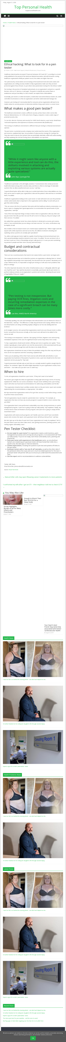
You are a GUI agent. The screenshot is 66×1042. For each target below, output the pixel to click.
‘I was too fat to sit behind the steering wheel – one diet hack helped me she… (24, 679)
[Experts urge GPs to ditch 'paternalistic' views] (33, 731)
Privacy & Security (41, 70)
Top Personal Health (33, 7)
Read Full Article (13, 469)
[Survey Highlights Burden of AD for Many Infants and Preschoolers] (13, 495)
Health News (12, 22)
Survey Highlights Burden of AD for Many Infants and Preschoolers (12, 509)
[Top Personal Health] (5, 16)
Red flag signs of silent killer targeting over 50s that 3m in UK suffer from (23, 1021)
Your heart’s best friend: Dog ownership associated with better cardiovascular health (52, 628)
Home (5, 22)
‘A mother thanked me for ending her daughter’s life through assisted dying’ (24, 724)
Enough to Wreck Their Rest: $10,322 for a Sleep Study (32, 500)
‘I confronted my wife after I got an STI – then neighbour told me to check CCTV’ (32, 486)
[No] (64, 1036)
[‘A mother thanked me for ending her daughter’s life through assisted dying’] (33, 686)
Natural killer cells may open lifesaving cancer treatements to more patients (32, 477)
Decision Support (20, 70)
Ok (33, 1038)
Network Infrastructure (30, 70)
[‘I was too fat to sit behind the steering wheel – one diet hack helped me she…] (33, 642)
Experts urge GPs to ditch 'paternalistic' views (15, 766)
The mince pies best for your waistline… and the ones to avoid (20, 1018)
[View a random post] (61, 16)
